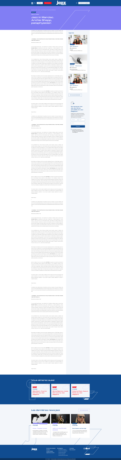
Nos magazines (60, 448)
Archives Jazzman (61, 453)
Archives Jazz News (62, 452)
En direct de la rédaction (50, 448)
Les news (48, 449)
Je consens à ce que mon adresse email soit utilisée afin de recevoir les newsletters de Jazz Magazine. (77, 131)
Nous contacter (72, 449)
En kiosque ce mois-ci (62, 449)
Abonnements (48, 3)
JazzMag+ (40, 3)
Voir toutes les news (84, 410)
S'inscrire (78, 126)
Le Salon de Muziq (49, 451)
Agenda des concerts (50, 452)
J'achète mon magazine (84, 3)
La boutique (72, 448)
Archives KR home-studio (63, 455)
